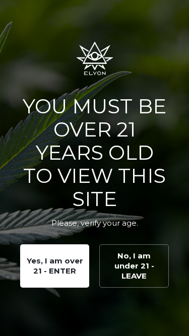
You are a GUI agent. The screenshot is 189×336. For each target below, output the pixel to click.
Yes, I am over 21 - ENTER (55, 266)
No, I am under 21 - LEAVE (134, 266)
